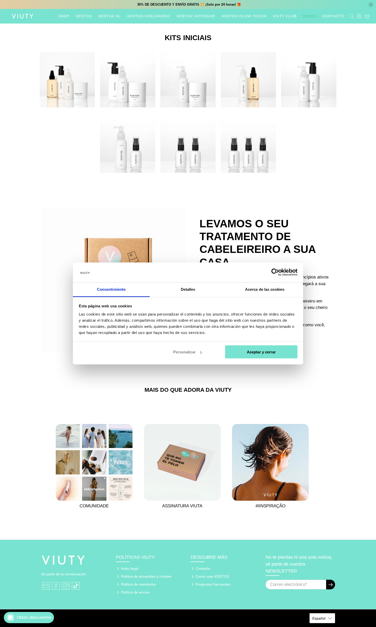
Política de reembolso (138, 584)
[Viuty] (22, 16)
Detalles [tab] (188, 289)
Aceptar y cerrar (261, 352)
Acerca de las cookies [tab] (264, 289)
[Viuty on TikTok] (76, 586)
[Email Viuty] (46, 586)
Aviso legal (129, 568)
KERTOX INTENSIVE (196, 16)
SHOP (63, 16)
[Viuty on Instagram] (66, 586)
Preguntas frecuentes (213, 584)
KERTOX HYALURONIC (148, 16)
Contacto (203, 568)
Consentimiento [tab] (111, 289)
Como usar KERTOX (212, 576)
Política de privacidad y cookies (146, 576)
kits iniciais (188, 38)
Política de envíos (135, 592)
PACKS (309, 16)
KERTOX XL (109, 16)
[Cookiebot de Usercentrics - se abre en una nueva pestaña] (275, 272)
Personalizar (184, 352)
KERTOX (84, 16)
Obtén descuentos (34, 617)
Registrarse (330, 584)
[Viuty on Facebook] (56, 586)
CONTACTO (333, 16)
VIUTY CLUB (284, 16)
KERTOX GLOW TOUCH (244, 16)
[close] (370, 4)
